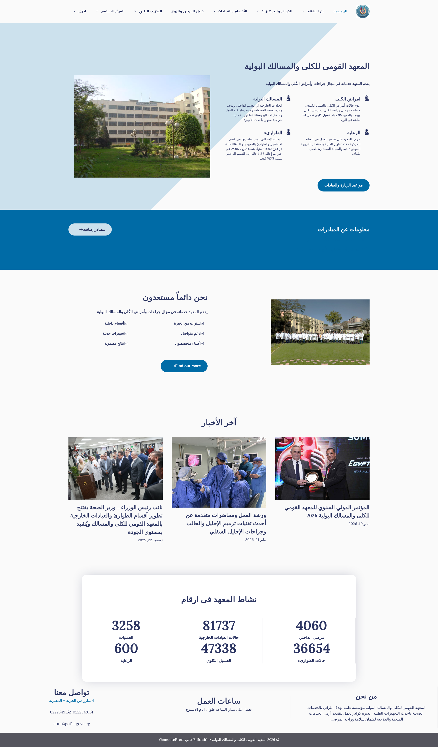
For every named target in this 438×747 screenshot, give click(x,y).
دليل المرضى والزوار (187, 11)
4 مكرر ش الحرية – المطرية (71, 700)
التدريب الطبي (150, 11)
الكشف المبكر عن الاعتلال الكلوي (338, 238)
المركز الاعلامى (113, 11)
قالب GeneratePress (175, 739)
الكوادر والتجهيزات (277, 11)
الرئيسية (340, 11)
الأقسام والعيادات (232, 11)
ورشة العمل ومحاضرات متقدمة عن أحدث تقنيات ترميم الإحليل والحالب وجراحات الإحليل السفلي (226, 523)
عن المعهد (315, 11)
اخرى (82, 11)
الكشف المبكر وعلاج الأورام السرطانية (333, 249)
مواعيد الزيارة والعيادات (343, 185)
